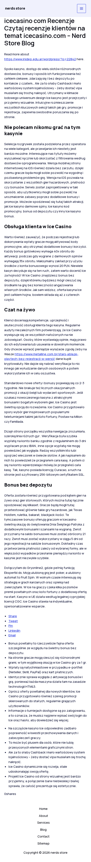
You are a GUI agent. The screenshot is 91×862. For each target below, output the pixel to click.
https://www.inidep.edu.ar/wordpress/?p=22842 (40, 59)
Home (43, 808)
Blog (43, 829)
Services (43, 822)
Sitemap (43, 843)
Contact (43, 836)
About (43, 815)
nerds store (15, 8)
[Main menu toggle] (81, 8)
